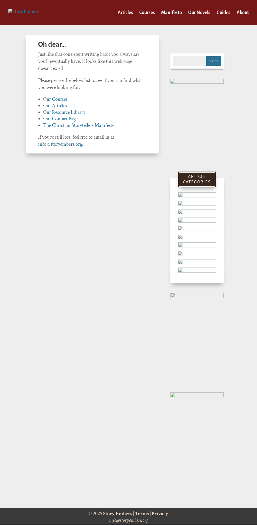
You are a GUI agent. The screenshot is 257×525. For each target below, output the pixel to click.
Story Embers (117, 513)
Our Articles (55, 105)
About (243, 13)
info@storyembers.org (60, 144)
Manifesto (171, 13)
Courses (147, 13)
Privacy (160, 513)
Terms (142, 513)
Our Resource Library (64, 112)
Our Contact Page (60, 119)
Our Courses (55, 99)
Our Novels (199, 13)
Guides (223, 13)
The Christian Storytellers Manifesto (79, 125)
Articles (125, 13)
